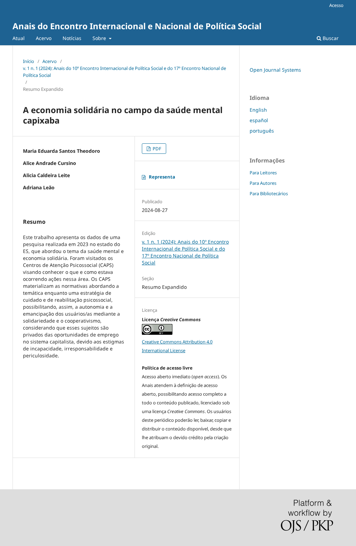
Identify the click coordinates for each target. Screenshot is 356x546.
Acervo (43, 38)
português (262, 130)
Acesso (336, 5)
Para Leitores (263, 172)
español (259, 120)
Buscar (330, 38)
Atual (19, 38)
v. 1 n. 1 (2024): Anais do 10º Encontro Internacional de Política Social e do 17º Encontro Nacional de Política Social (124, 71)
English (258, 109)
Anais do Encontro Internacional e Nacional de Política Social (137, 26)
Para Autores (263, 183)
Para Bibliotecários (269, 193)
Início (28, 61)
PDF (156, 148)
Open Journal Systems (275, 69)
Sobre (99, 38)
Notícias (72, 38)
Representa (162, 177)
